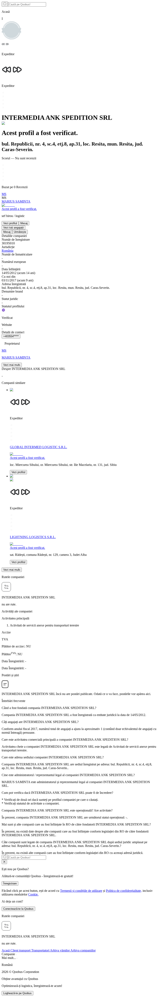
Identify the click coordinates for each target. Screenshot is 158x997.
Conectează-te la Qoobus (18, 908)
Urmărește (20, 231)
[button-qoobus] (4, 862)
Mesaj (24, 223)
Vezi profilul (10, 223)
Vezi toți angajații (13, 227)
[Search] (5, 4)
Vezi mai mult (11, 364)
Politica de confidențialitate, (124, 890)
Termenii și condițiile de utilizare (81, 890)
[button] (79, 965)
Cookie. (33, 894)
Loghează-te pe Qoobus (17, 993)
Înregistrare (10, 883)
